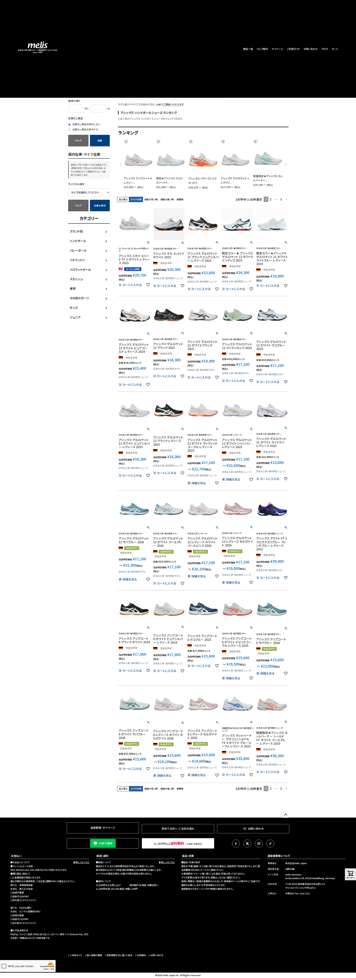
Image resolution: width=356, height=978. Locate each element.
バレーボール (78, 250)
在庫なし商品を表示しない (86, 124)
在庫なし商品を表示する (85, 129)
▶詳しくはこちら (81, 862)
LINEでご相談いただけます (170, 104)
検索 (100, 140)
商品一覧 (248, 49)
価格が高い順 (167, 199)
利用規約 (141, 955)
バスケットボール (80, 269)
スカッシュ (76, 279)
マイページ (277, 49)
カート (335, 49)
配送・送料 (102, 856)
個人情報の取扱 (94, 955)
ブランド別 (76, 231)
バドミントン (77, 260)
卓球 (73, 288)
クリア (78, 140)
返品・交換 (188, 856)
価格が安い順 (151, 199)
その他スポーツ (79, 298)
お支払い (16, 856)
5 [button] (281, 199)
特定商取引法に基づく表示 (120, 955)
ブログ (324, 49)
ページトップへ (286, 815)
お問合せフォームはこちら (297, 893)
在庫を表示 (100, 205)
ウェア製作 (262, 49)
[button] (286, 199)
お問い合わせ (311, 49)
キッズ (74, 307)
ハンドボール (78, 241)
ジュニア (75, 317)
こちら (220, 877)
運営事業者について (279, 856)
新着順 (180, 199)
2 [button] (270, 199)
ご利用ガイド (293, 49)
